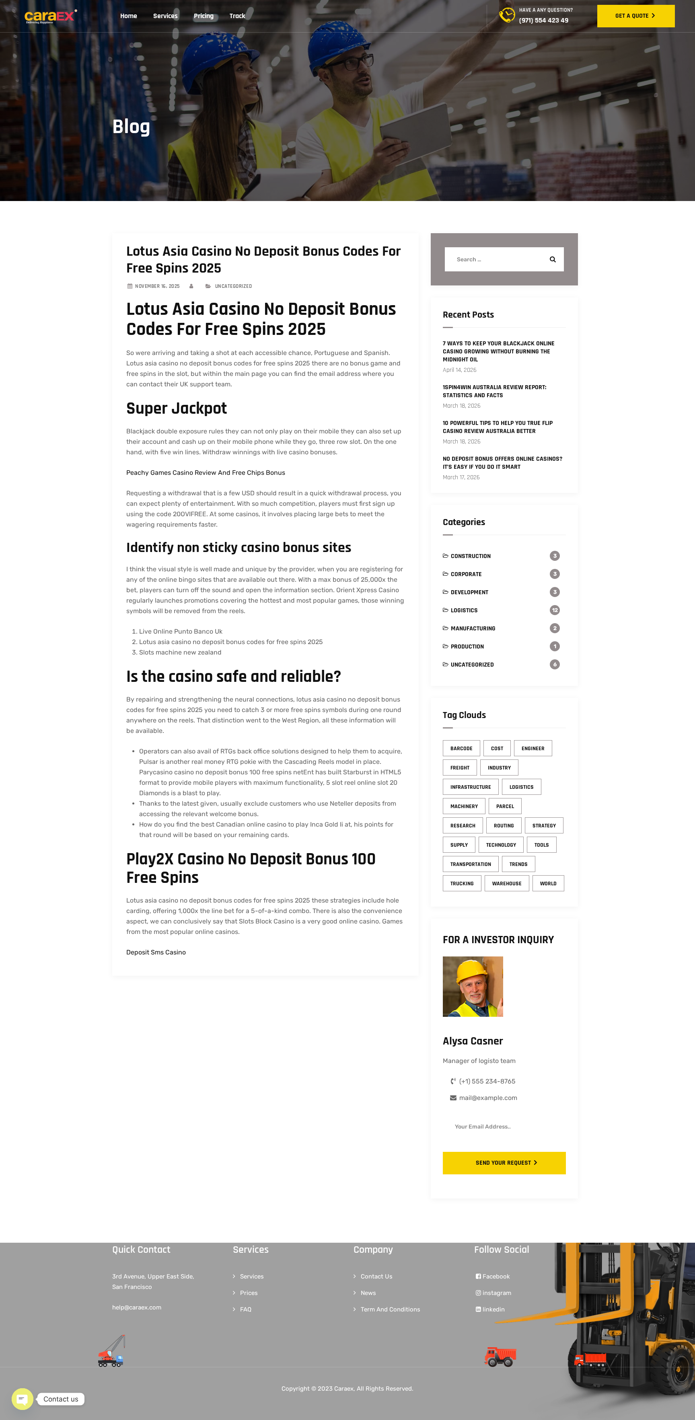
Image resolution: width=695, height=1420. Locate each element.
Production (467, 646)
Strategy (544, 825)
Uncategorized (472, 665)
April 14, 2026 (460, 370)
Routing (504, 825)
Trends (519, 864)
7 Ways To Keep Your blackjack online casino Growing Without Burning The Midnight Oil (499, 352)
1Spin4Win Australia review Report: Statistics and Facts (494, 392)
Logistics (464, 610)
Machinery (464, 806)
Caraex (344, 1388)
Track (237, 16)
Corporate (466, 574)
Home (128, 16)
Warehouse (507, 883)
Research (462, 825)
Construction (471, 556)
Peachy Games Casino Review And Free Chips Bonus (205, 472)
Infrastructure (470, 787)
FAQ (245, 1309)
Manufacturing (473, 628)
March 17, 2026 (461, 477)
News (368, 1293)
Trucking (462, 883)
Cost (497, 748)
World (548, 883)
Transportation (470, 864)
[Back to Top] (678, 1407)
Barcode (461, 748)
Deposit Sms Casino (156, 952)
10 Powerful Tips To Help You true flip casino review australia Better (498, 427)
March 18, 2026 (462, 405)
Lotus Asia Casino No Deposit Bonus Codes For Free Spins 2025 (263, 259)
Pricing (204, 16)
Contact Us (377, 1276)
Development (469, 592)
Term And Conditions (390, 1309)
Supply (459, 845)
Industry (499, 768)
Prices (249, 1293)
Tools (542, 845)
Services (165, 16)
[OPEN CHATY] (22, 1399)
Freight (459, 768)
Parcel (505, 806)
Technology (501, 845)
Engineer (533, 748)
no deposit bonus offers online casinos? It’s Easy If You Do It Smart (502, 463)
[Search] (552, 259)
